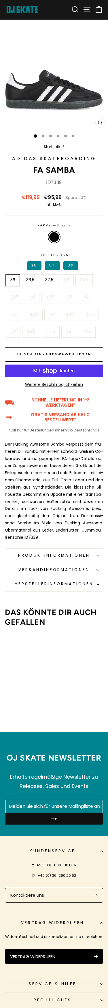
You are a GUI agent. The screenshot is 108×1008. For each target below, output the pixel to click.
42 (86, 297)
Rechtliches (53, 1000)
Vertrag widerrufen (52, 923)
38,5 (84, 280)
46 (13, 331)
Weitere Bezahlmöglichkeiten (54, 384)
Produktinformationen (54, 555)
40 (32, 297)
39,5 (14, 297)
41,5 (69, 297)
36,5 (30, 280)
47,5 (50, 331)
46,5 (31, 331)
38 (66, 280)
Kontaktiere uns (27, 895)
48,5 (86, 331)
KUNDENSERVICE (52, 851)
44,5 (70, 314)
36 (12, 280)
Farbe (54, 225)
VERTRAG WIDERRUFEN (32, 956)
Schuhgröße (52, 260)
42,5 (14, 314)
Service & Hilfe (52, 984)
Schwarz (54, 237)
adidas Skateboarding (54, 158)
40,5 (50, 297)
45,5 (90, 314)
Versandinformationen (54, 569)
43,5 (34, 314)
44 (52, 314)
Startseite (53, 146)
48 (68, 331)
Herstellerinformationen (54, 584)
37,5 (49, 280)
